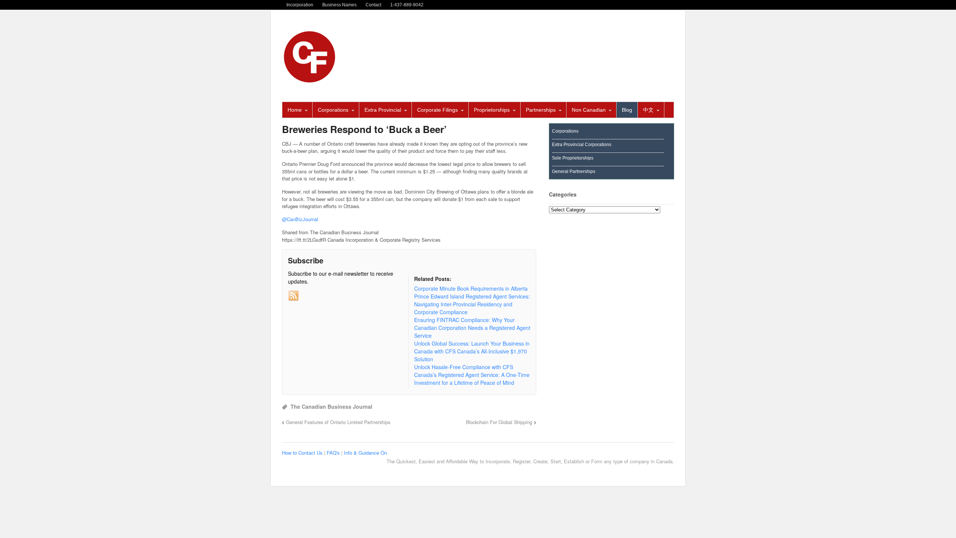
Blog (627, 110)
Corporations (333, 110)
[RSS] (293, 296)
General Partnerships (573, 171)
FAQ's (334, 452)
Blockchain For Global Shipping (499, 422)
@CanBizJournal (300, 219)
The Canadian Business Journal (331, 406)
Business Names (339, 4)
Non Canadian (589, 110)
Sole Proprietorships (572, 158)
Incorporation (299, 4)
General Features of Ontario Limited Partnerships (338, 422)
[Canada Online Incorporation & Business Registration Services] (310, 80)
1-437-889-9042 (406, 4)
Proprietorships (492, 110)
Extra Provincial (382, 110)
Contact (373, 4)
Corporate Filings (437, 110)
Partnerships (541, 110)
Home (295, 110)
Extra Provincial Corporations (581, 144)
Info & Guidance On (365, 452)
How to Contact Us (303, 452)
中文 (648, 110)
